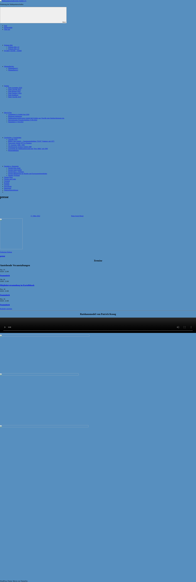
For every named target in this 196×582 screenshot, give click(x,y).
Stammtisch (5, 275)
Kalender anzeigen (6, 309)
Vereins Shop (8, 177)
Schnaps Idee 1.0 (13, 47)
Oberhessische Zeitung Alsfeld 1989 (20, 147)
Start (5, 26)
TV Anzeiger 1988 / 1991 (16, 145)
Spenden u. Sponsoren (11, 166)
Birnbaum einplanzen (15, 116)
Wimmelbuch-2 (13, 70)
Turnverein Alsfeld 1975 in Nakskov (20, 143)
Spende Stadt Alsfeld (15, 170)
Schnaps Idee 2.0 (13, 49)
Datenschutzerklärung (11, 190)
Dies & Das (8, 112)
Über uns (7, 29)
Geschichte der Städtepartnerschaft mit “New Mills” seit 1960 (28, 148)
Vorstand (7, 181)
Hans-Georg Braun (77, 216)
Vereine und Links (10, 179)
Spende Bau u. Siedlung (16, 172)
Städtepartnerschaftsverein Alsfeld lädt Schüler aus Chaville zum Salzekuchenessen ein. (36, 118)
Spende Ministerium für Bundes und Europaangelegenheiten (27, 173)
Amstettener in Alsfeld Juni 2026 (18, 114)
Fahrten (6, 86)
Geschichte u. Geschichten (12, 137)
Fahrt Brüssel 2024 (14, 91)
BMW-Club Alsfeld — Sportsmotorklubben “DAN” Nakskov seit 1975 (31, 141)
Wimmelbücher (9, 66)
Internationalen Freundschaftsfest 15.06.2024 (22, 120)
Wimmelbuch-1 (13, 68)
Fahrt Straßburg (13, 95)
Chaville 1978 (12, 139)
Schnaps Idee (8, 45)
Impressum (7, 188)
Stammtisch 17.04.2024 (15, 122)
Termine (6, 184)
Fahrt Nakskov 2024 (14, 93)
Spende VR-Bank (14, 175)
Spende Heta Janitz (14, 168)
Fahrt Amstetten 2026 (15, 88)
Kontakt (6, 183)
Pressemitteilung (13, 150)
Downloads (8, 186)
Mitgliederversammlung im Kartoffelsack (17, 285)
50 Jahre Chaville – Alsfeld (13, 51)
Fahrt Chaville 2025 (14, 89)
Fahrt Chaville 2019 (14, 97)
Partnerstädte (8, 27)
